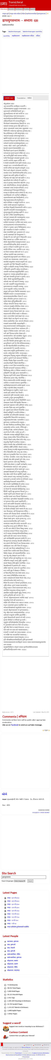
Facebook (14, 725)
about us (46, 1045)
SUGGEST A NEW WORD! (40, 812)
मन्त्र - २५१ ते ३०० (13, 908)
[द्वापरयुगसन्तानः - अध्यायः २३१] (47, 13)
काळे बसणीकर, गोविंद (13, 954)
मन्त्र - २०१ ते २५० (13, 911)
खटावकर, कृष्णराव (12, 941)
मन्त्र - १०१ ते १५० (13, 917)
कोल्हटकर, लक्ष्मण (12, 964)
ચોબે (4, 794)
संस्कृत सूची (5, 14)
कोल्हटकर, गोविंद (12, 967)
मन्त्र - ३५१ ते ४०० (13, 901)
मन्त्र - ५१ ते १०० (12, 920)
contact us (28, 1045)
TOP (46, 730)
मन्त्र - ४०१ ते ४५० (13, 898)
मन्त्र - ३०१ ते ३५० (13, 904)
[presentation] (9, 98)
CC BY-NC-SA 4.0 (40, 1055)
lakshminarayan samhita (32, 31)
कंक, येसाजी (11, 948)
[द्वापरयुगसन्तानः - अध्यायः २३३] (11, 16)
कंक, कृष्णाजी (11, 945)
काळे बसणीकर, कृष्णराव (14, 957)
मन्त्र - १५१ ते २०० (13, 914)
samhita (6, 36)
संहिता (23, 14)
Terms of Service (26, 1047)
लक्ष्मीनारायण (16, 36)
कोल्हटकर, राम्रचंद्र (13, 970)
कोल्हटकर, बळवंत (12, 961)
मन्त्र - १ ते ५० (11, 924)
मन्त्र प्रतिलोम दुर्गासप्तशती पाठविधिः (18, 927)
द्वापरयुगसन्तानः (42, 14)
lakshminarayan (14, 31)
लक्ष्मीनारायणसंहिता (31, 14)
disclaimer (37, 1045)
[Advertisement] (25, 65)
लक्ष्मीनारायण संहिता (28, 36)
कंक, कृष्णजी (11, 951)
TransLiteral (18, 1053)
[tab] (9, 98)
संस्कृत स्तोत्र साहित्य (15, 14)
